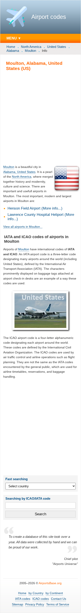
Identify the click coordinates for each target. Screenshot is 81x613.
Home (10, 47)
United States (56, 47)
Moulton (30, 50)
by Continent (54, 593)
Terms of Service (57, 604)
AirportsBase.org (50, 583)
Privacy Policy (34, 604)
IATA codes (22, 598)
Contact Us (58, 598)
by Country (36, 593)
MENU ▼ (13, 38)
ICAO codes (40, 598)
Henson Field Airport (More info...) (35, 208)
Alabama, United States (19, 172)
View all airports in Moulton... (23, 226)
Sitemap (17, 604)
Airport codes (48, 17)
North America (31, 47)
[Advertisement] (40, 117)
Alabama (12, 50)
